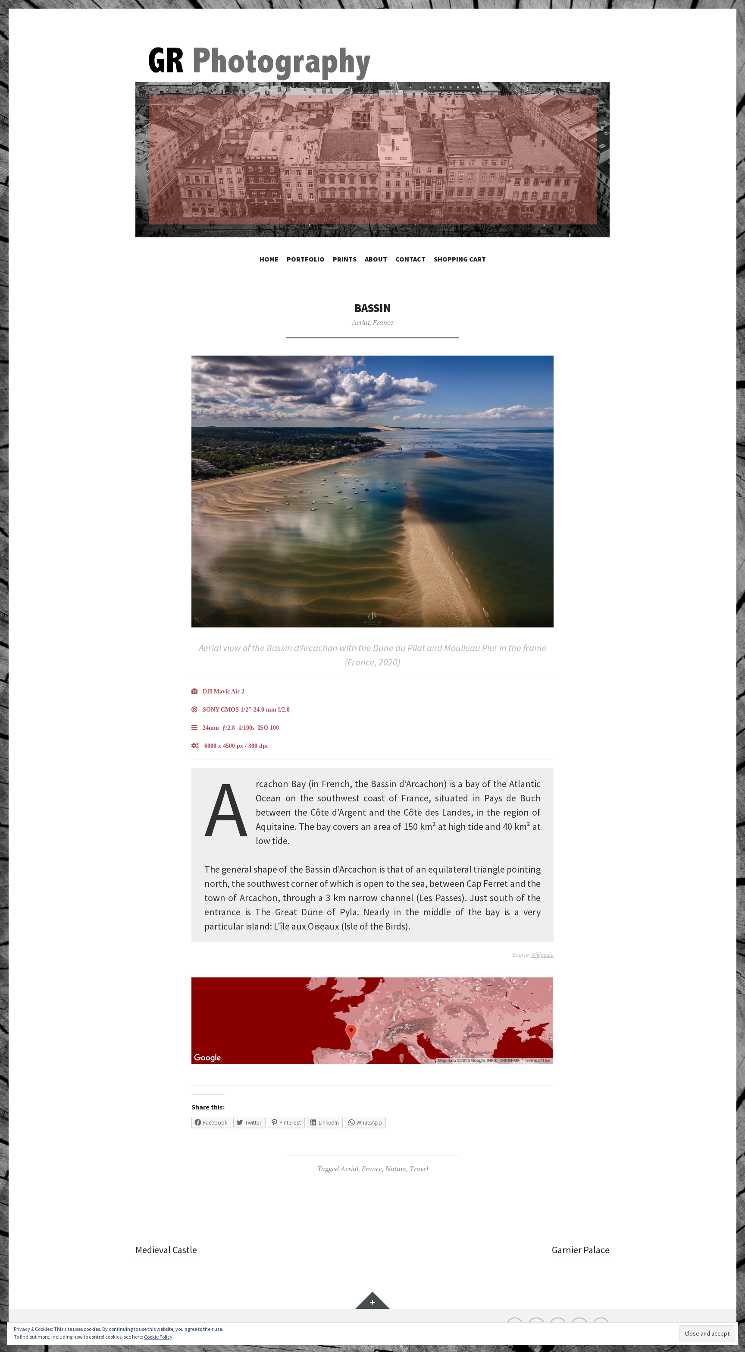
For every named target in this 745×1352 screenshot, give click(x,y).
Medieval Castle (166, 1250)
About (376, 259)
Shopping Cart (460, 259)
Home (269, 259)
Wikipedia (542, 954)
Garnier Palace (581, 1250)
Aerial (360, 322)
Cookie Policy (158, 1336)
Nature (395, 1168)
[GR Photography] (372, 140)
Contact (410, 259)
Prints (345, 259)
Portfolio (306, 259)
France (383, 322)
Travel (419, 1168)
